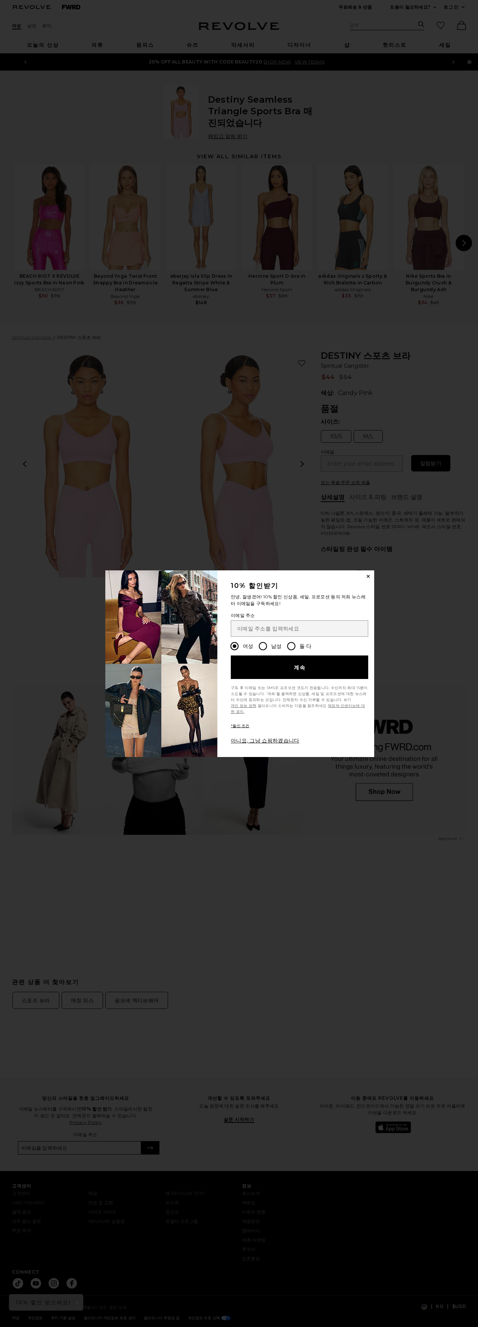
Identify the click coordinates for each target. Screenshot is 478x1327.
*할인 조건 (240, 725)
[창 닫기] (368, 576)
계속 (300, 667)
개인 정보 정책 (243, 705)
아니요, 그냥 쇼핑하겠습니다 (265, 740)
